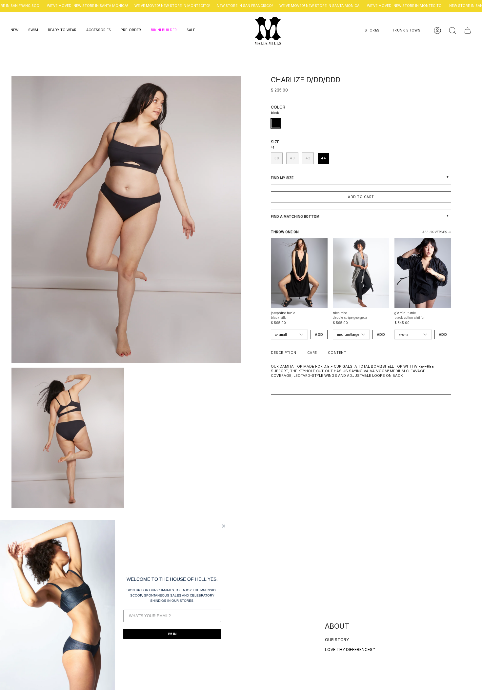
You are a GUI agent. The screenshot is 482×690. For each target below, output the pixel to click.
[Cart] (467, 30)
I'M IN (172, 634)
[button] (14, 31)
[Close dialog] (223, 526)
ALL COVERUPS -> (436, 232)
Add (319, 334)
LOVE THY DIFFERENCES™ (350, 649)
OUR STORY (337, 639)
